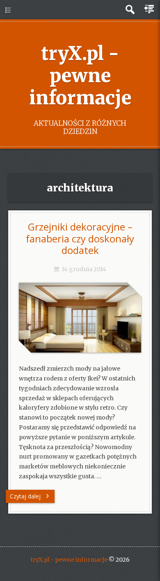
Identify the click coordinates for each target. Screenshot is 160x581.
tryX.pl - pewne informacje (80, 75)
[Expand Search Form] (129, 9)
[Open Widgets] (149, 9)
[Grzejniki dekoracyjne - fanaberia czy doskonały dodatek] (80, 350)
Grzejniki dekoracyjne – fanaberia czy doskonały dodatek (80, 238)
